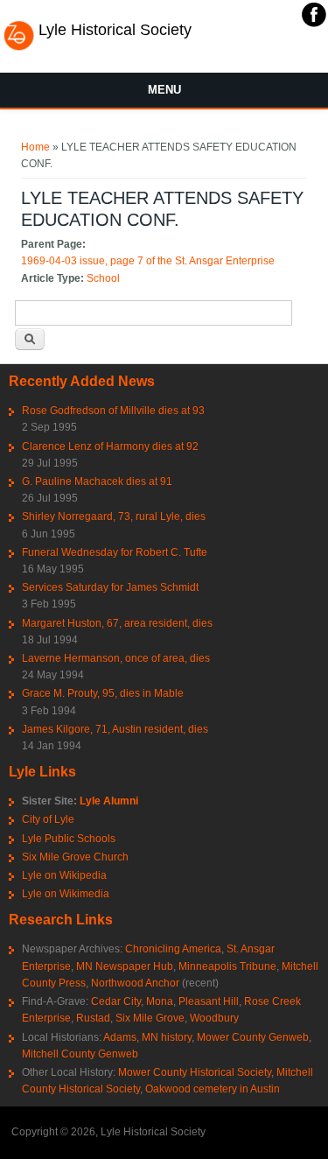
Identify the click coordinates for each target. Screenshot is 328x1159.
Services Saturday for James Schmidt (110, 587)
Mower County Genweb (253, 1037)
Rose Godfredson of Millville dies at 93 (113, 410)
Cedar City (116, 1001)
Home (35, 147)
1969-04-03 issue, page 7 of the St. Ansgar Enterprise (148, 261)
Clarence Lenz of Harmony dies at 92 (110, 446)
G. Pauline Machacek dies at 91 (97, 481)
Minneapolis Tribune (227, 966)
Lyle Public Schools (68, 838)
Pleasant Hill (208, 1001)
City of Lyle (48, 819)
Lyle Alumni (109, 801)
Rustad (93, 1018)
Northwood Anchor (135, 983)
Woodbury (214, 1018)
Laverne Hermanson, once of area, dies (116, 658)
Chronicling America (173, 949)
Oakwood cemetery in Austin (212, 1089)
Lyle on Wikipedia (64, 875)
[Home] (19, 48)
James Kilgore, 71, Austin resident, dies (115, 729)
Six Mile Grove (150, 1018)
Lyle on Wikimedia (65, 894)
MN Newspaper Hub (124, 966)
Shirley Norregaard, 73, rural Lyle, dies (114, 516)
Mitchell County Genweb (80, 1054)
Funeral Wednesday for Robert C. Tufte (114, 552)
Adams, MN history (147, 1037)
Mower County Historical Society (194, 1072)
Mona (159, 1001)
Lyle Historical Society (115, 30)
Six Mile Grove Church (75, 857)
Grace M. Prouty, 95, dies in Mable (103, 693)
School (103, 278)
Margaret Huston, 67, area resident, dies (117, 623)
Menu (164, 89)
